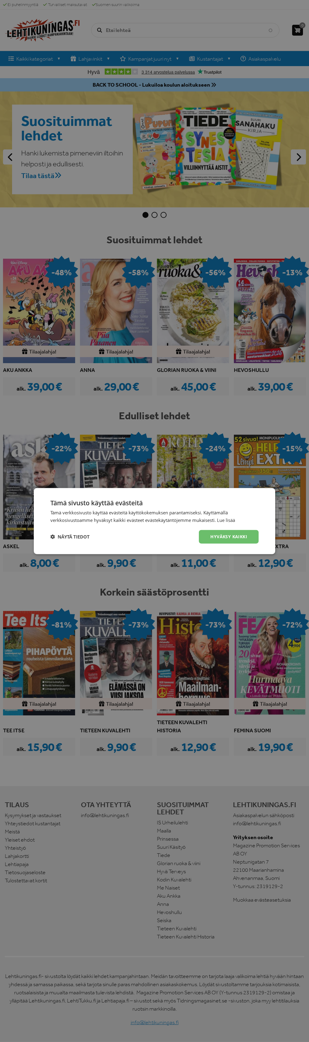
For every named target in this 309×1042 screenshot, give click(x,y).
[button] (70, 536)
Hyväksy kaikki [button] (228, 536)
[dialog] (154, 521)
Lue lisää (226, 520)
